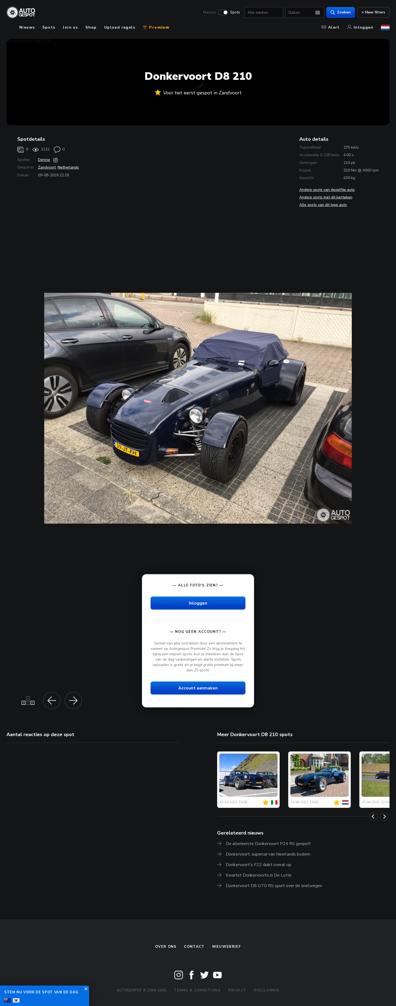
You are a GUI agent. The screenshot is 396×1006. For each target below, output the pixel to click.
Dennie (44, 159)
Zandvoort (47, 167)
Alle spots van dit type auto (323, 204)
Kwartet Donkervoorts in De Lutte (258, 875)
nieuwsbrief (226, 946)
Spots (235, 12)
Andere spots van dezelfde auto (327, 189)
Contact (194, 946)
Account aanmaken (198, 688)
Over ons (165, 946)
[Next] (384, 816)
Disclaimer (266, 990)
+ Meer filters (373, 12)
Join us (70, 27)
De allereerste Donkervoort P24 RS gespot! (268, 844)
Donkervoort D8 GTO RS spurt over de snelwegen (274, 886)
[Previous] (373, 816)
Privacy (237, 990)
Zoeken (344, 12)
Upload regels (119, 27)
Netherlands (68, 167)
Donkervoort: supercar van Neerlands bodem (268, 854)
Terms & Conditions (197, 990)
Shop (91, 27)
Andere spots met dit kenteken (325, 197)
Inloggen (363, 27)
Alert (334, 27)
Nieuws (209, 12)
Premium (158, 27)
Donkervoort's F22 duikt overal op (258, 865)
